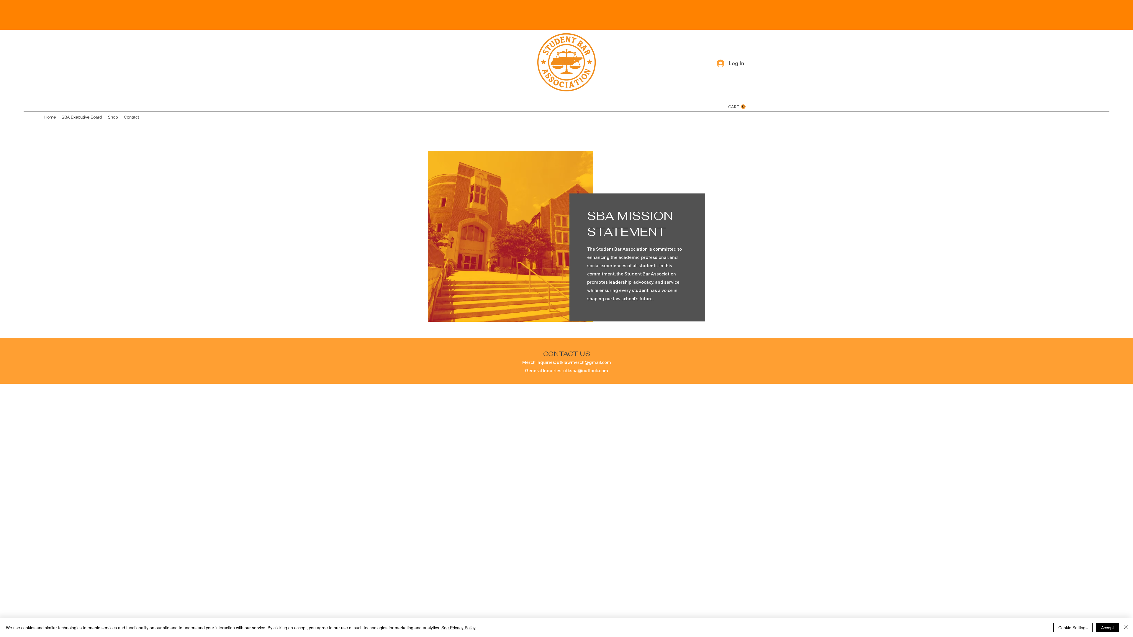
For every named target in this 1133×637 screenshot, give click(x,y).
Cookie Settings (1073, 628)
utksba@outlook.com (585, 370)
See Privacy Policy (458, 628)
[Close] (1125, 627)
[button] (737, 106)
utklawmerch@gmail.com (584, 362)
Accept (1107, 628)
